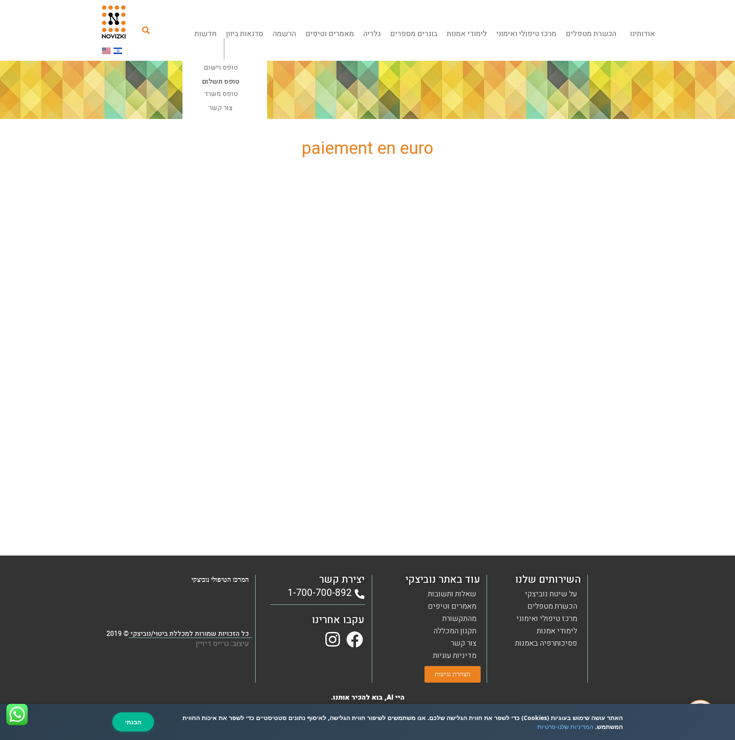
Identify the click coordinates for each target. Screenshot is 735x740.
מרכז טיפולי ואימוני (526, 34)
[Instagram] (332, 639)
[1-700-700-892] (360, 594)
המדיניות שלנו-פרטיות (565, 727)
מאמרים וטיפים (329, 34)
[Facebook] (355, 639)
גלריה (372, 34)
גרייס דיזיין (212, 643)
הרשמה (284, 34)
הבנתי (133, 722)
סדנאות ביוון (244, 34)
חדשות (205, 34)
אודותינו (642, 34)
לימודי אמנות (467, 34)
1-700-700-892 (320, 593)
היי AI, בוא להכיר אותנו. (368, 697)
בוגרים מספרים (413, 34)
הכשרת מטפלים (591, 34)
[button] (146, 30)
